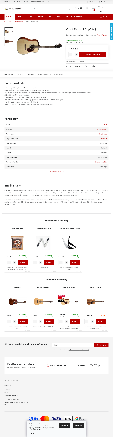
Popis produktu (9, 74)
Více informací (102, 35)
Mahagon (104, 139)
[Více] (103, 17)
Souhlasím (78, 425)
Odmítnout (64, 425)
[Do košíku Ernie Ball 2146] (23, 262)
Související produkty (43, 74)
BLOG (26, 2)
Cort (86, 61)
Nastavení (34, 434)
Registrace (104, 2)
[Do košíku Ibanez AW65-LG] (49, 321)
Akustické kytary (102, 129)
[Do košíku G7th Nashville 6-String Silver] (75, 262)
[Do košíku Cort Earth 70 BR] (23, 321)
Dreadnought (103, 134)
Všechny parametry (55, 171)
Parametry (20, 74)
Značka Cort (30, 74)
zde (40, 430)
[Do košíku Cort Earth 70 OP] (75, 321)
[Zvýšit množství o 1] (76, 54)
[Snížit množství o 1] (70, 54)
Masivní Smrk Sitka (101, 162)
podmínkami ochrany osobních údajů (79, 350)
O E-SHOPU (17, 2)
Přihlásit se (101, 345)
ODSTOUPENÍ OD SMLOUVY (13, 399)
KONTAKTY (8, 2)
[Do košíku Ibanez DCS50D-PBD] (49, 262)
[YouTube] (99, 365)
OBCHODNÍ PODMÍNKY (38, 2)
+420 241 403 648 (83, 9)
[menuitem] (10, 17)
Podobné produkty (58, 74)
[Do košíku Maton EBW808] (101, 321)
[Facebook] (91, 365)
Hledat (69, 9)
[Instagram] (95, 365)
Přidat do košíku (93, 54)
